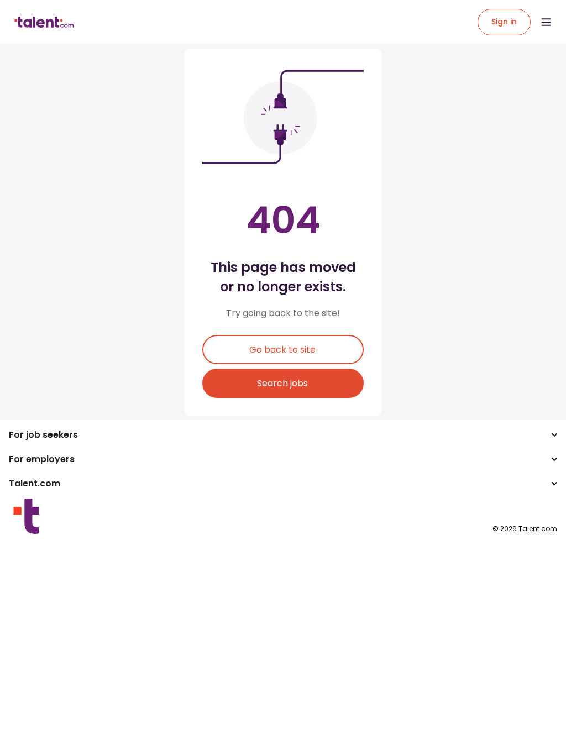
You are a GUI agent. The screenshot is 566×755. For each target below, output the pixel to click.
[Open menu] (546, 22)
